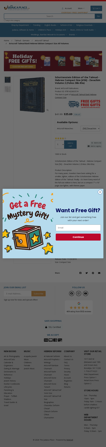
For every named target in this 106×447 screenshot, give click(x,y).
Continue (78, 237)
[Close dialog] (100, 192)
